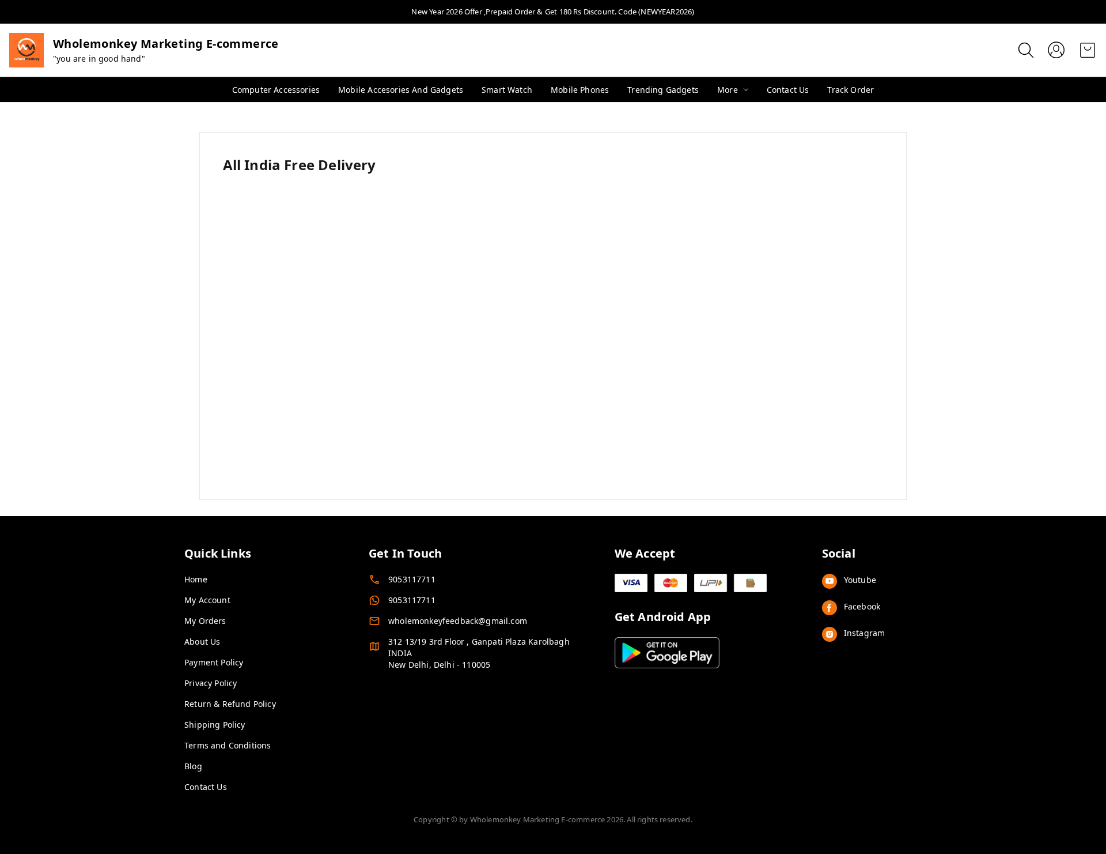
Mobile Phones (580, 89)
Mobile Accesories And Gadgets (400, 89)
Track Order (850, 89)
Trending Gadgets (663, 89)
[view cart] (1087, 50)
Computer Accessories (276, 89)
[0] (1087, 50)
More (727, 89)
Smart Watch (507, 89)
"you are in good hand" (99, 58)
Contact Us (788, 89)
